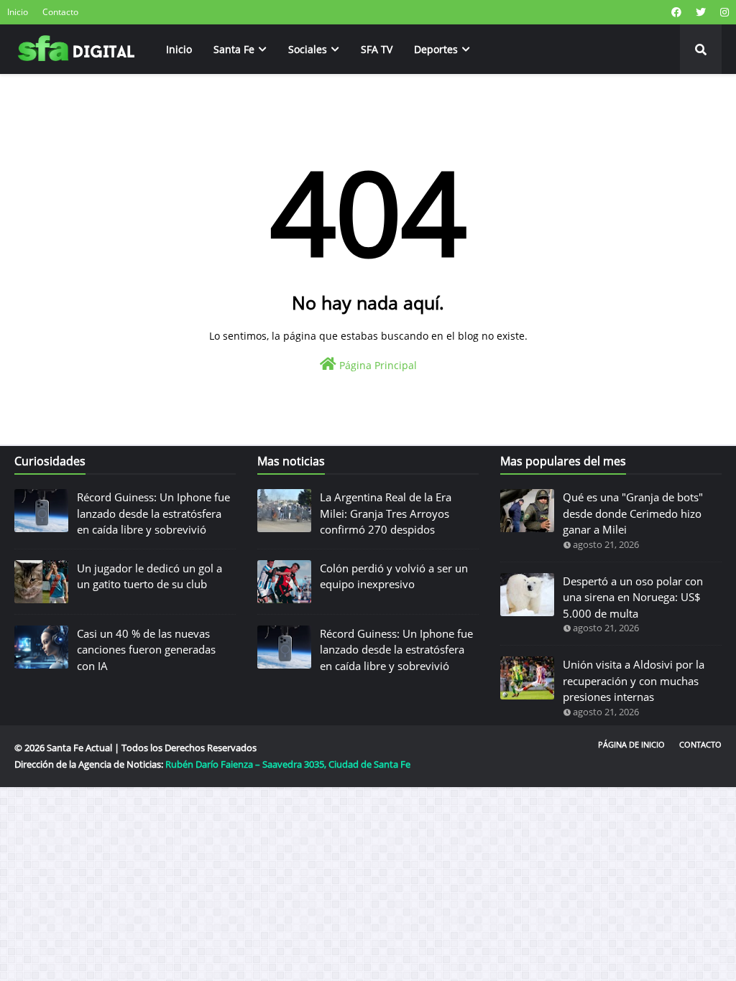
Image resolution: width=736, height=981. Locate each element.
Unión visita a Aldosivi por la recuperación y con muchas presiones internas (633, 680)
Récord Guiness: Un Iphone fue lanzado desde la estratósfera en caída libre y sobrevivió (153, 513)
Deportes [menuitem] (436, 49)
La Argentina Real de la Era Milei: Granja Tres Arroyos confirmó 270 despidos (385, 513)
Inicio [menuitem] (179, 49)
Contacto (60, 12)
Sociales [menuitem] (307, 49)
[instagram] (723, 12)
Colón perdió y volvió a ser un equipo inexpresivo (394, 576)
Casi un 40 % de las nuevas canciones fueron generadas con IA (146, 649)
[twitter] (700, 12)
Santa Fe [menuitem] (233, 49)
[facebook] (676, 12)
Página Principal (376, 365)
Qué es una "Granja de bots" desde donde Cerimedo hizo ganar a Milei (633, 513)
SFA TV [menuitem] (376, 49)
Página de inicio (631, 744)
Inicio (17, 12)
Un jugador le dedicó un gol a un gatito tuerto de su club (149, 576)
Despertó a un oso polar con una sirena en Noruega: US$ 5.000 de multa (633, 597)
